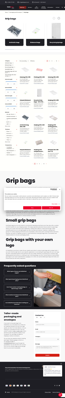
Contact (57, 7)
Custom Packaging (43, 7)
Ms (41, 317)
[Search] (62, 7)
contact (15, 340)
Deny (32, 207)
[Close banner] (59, 189)
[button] (11, 61)
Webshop (22, 7)
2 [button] (49, 61)
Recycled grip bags (56, 42)
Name (36, 321)
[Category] (47, 339)
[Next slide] (59, 18)
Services (30, 7)
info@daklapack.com (24, 2)
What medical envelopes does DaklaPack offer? (17, 295)
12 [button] (56, 61)
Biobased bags (35, 42)
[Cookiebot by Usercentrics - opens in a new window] (51, 189)
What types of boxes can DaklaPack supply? (17, 272)
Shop (7, 12)
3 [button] (39, 163)
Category (37, 336)
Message (37, 344)
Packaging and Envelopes (16, 12)
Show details (55, 204)
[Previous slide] (54, 18)
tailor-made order (18, 331)
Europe (8, 392)
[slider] (5, 81)
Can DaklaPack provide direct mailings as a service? (16, 303)
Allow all (51, 207)
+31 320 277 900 (10, 2)
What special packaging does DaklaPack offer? (17, 279)
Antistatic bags (14, 42)
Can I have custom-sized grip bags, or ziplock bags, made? (17, 287)
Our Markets (36, 7)
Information (50, 7)
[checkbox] (11, 63)
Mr (37, 317)
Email (36, 329)
